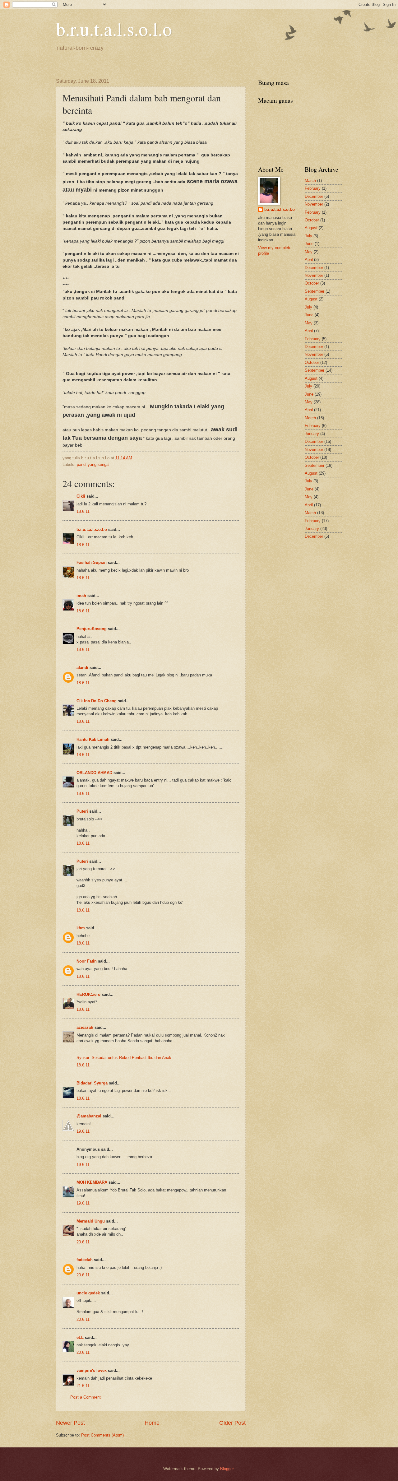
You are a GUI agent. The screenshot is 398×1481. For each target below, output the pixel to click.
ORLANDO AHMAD (94, 772)
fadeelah (84, 1259)
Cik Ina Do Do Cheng (96, 701)
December (314, 196)
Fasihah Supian (91, 562)
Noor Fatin (86, 961)
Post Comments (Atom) (102, 1435)
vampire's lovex (91, 1370)
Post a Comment (85, 1397)
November (314, 204)
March (310, 180)
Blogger (227, 1468)
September (314, 291)
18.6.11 (83, 511)
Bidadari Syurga (92, 1083)
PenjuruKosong (91, 628)
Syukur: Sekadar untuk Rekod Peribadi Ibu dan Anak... (125, 1057)
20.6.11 (83, 1242)
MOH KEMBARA (91, 1182)
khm (80, 928)
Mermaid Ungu (90, 1221)
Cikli (80, 496)
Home (152, 1423)
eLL (80, 1337)
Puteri (82, 811)
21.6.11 (83, 1385)
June (309, 243)
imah (81, 595)
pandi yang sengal (93, 464)
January (312, 433)
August (311, 227)
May (308, 251)
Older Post (232, 1423)
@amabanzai (88, 1116)
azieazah (84, 1027)
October (312, 220)
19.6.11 (83, 1131)
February (313, 188)
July (308, 236)
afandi (82, 667)
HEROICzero (88, 994)
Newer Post (70, 1423)
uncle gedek (88, 1293)
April (309, 259)
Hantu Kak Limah (92, 739)
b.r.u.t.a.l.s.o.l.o (114, 28)
